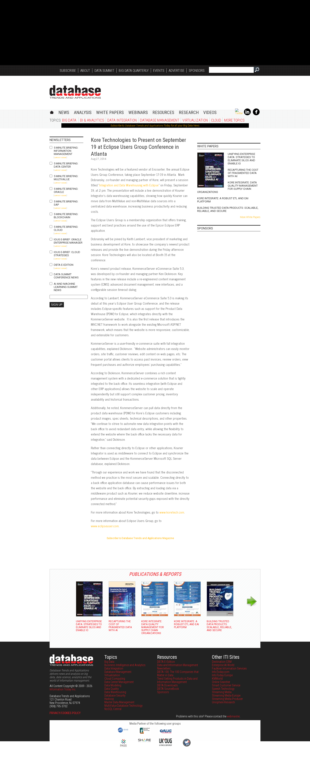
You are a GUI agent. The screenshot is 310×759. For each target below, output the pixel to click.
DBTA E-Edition (63, 264)
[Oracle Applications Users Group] (165, 733)
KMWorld (217, 678)
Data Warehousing (115, 692)
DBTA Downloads (167, 685)
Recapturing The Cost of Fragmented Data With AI (243, 173)
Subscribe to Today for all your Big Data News (155, 125)
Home (52, 112)
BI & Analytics (92, 120)
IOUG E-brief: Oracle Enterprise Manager (68, 241)
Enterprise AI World (223, 665)
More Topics (234, 120)
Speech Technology (223, 688)
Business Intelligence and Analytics (125, 665)
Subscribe (68, 70)
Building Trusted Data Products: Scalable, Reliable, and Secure (227, 209)
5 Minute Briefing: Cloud (66, 228)
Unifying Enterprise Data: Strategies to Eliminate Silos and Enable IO (241, 158)
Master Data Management (119, 702)
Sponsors (197, 70)
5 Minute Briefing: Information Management (66, 151)
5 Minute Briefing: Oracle (66, 190)
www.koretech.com (171, 512)
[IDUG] (123, 732)
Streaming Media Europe (226, 695)
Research (189, 112)
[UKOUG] (165, 745)
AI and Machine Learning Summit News (66, 287)
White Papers (110, 112)
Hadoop (109, 699)
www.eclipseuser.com (105, 526)
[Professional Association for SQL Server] (123, 747)
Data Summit (104, 70)
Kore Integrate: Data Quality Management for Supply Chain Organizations (227, 187)
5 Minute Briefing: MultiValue (66, 178)
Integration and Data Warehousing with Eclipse (129, 185)
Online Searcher (221, 682)
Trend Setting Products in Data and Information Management (177, 680)
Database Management (159, 120)
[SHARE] (144, 741)
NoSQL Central (112, 709)
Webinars (138, 112)
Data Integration (122, 120)
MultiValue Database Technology (123, 705)
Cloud (216, 120)
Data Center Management (119, 682)
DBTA (75, 92)
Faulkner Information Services (229, 668)
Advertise (176, 70)
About (85, 70)
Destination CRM (222, 661)
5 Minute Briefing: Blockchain (66, 216)
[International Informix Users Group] (144, 733)
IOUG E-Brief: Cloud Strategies (67, 254)
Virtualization (195, 120)
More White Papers (250, 217)
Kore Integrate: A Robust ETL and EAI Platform (222, 200)
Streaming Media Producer (227, 699)
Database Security (114, 695)
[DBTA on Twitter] (239, 113)
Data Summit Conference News (66, 276)
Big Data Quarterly (134, 70)
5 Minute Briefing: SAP (66, 203)
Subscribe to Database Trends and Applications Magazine (140, 538)
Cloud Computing (114, 678)
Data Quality (111, 688)
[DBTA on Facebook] (256, 114)
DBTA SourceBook (168, 688)
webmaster (233, 716)
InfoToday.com (220, 672)
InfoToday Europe (222, 675)
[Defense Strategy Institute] (186, 746)
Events (158, 70)
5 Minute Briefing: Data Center (66, 165)
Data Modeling (112, 685)
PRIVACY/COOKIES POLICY (65, 713)
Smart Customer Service (226, 685)
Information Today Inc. (63, 689)
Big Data (69, 120)
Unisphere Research (223, 702)
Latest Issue (60, 158)
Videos (210, 112)
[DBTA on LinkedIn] (247, 114)
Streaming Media (222, 692)
